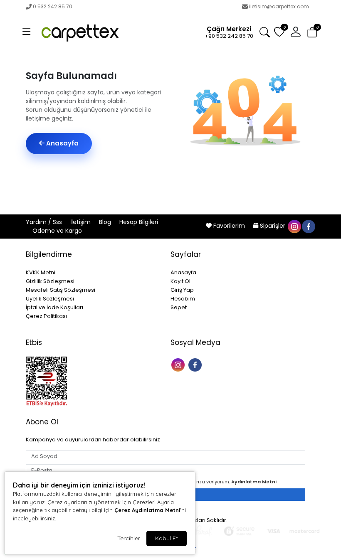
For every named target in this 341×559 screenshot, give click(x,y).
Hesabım (182, 299)
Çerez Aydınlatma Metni (147, 510)
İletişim (81, 222)
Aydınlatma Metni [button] (254, 481)
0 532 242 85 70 (52, 6)
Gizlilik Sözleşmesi (50, 281)
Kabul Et (166, 538)
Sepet (178, 307)
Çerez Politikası (46, 316)
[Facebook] (196, 364)
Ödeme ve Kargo (57, 231)
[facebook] (308, 226)
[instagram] (294, 226)
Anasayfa (61, 143)
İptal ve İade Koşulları (54, 307)
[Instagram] (179, 364)
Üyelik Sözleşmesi (50, 299)
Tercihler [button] (128, 538)
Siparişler (272, 226)
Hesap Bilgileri (138, 222)
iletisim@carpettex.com (279, 6)
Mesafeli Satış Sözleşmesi (60, 290)
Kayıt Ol (180, 281)
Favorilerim (229, 226)
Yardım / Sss (45, 222)
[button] (26, 32)
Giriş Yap (182, 290)
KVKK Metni (40, 272)
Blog (106, 222)
